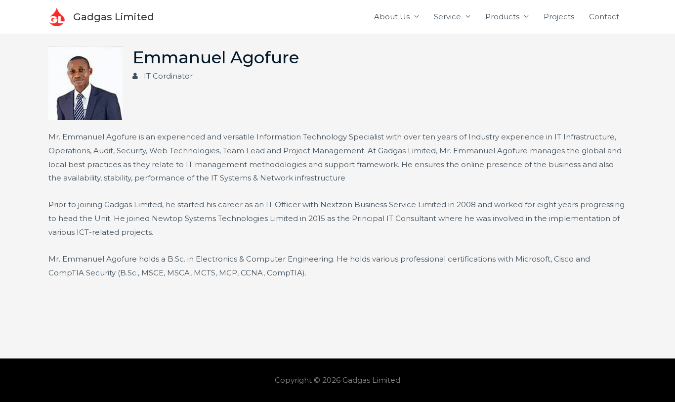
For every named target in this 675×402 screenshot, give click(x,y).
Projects (559, 16)
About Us (392, 16)
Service (447, 16)
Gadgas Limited (113, 17)
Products (502, 16)
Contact (604, 16)
